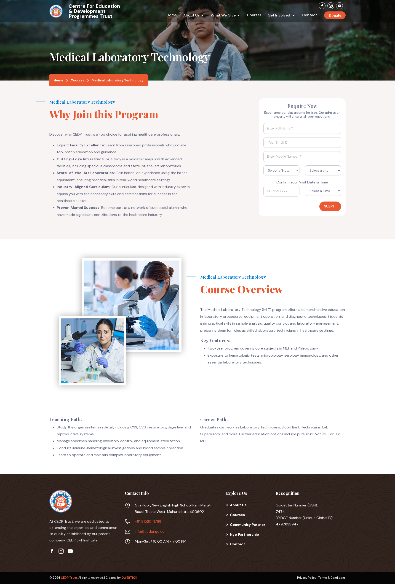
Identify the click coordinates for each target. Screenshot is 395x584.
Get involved (279, 15)
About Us (191, 15)
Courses (254, 15)
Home (172, 15)
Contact (309, 15)
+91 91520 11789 (148, 521)
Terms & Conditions (332, 578)
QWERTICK (129, 578)
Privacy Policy (306, 578)
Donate (334, 15)
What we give (223, 15)
